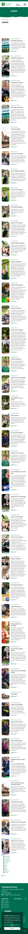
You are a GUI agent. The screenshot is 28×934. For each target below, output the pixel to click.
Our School (5, 900)
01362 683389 (7, 893)
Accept (12, 925)
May (6, 866)
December (7, 856)
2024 (4, 854)
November (7, 857)
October (7, 859)
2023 (4, 875)
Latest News (6, 907)
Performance (6, 904)
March (6, 869)
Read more (13, 51)
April (6, 868)
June (6, 865)
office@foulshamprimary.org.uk (11, 895)
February (7, 871)
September (7, 860)
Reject (12, 928)
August (6, 862)
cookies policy (9, 922)
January (7, 872)
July (6, 863)
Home (7, 19)
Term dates (6, 902)
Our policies (6, 905)
